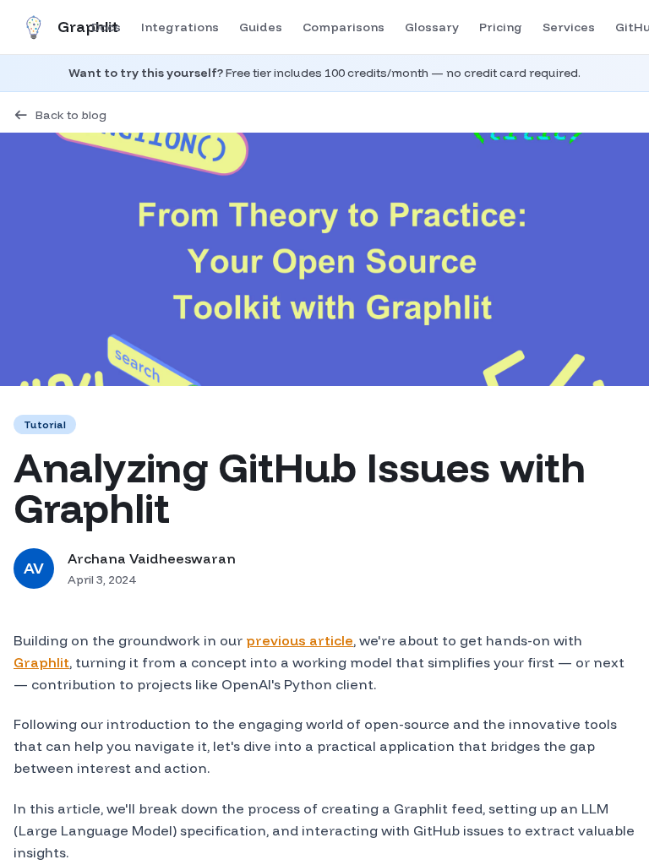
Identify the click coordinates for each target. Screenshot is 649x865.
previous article (299, 640)
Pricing (500, 27)
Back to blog (70, 114)
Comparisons (343, 27)
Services (569, 27)
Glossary (432, 27)
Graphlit (41, 662)
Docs (106, 27)
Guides (260, 27)
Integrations (180, 27)
